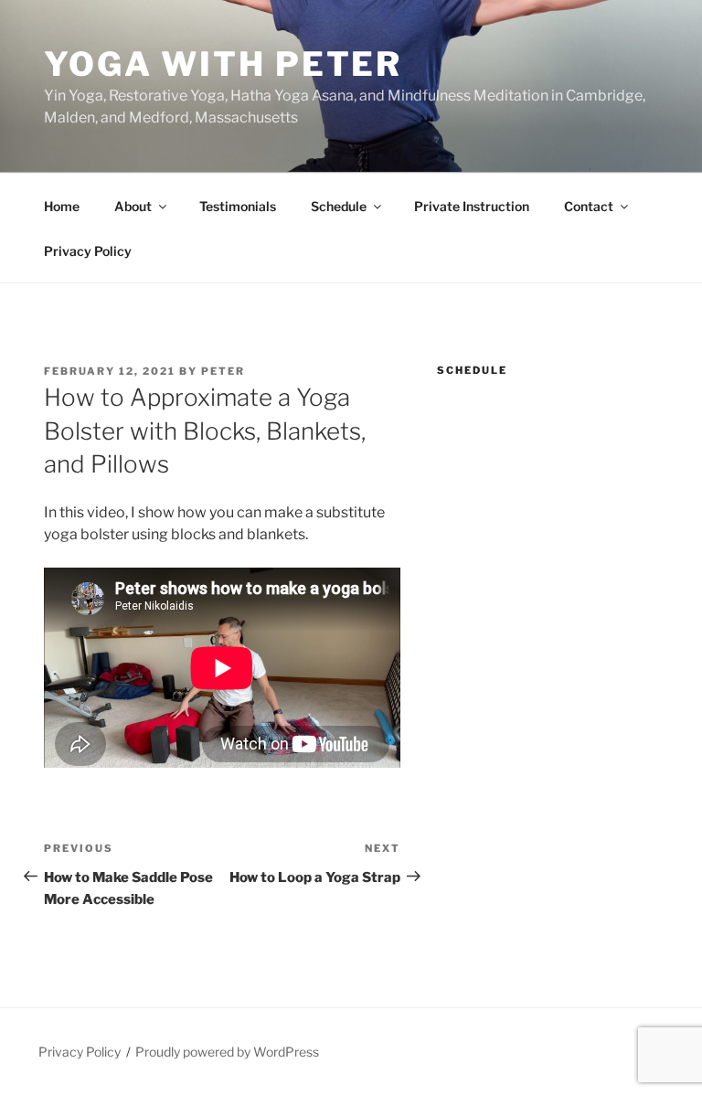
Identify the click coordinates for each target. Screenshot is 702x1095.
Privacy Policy (88, 251)
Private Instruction (471, 206)
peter (223, 371)
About (133, 206)
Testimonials (237, 206)
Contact (588, 206)
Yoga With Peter (223, 64)
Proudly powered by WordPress (227, 1051)
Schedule (339, 206)
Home (62, 206)
